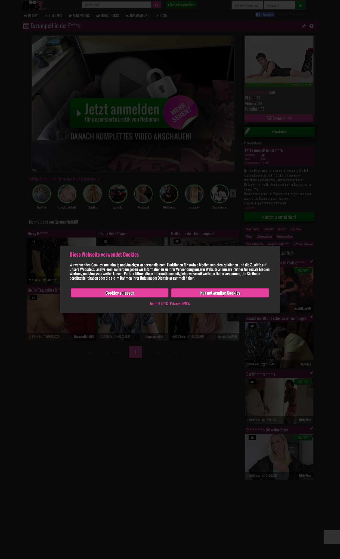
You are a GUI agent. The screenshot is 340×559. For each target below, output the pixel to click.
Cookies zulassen (119, 293)
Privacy (175, 303)
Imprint (155, 303)
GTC (165, 303)
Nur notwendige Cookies (220, 293)
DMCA (186, 303)
